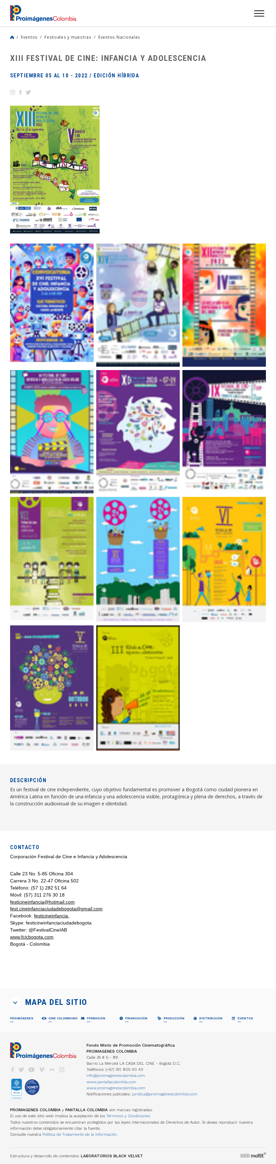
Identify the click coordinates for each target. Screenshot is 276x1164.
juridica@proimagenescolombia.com (164, 1094)
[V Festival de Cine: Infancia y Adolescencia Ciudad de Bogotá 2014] (52, 688)
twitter (21, 1069)
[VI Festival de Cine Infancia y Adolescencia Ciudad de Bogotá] (224, 559)
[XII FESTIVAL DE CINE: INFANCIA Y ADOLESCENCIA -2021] (224, 305)
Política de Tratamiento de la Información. (80, 1134)
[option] (55, 169)
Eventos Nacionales (119, 37)
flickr (51, 1069)
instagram (62, 1069)
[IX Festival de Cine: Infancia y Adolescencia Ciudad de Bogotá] (224, 432)
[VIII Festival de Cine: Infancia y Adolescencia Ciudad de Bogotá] (52, 558)
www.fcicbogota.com (32, 937)
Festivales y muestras (68, 37)
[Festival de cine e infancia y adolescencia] (138, 688)
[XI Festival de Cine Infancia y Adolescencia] (52, 432)
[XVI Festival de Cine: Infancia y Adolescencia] (52, 303)
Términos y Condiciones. (128, 1116)
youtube (31, 1069)
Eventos (29, 37)
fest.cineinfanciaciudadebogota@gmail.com (56, 908)
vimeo (41, 1069)
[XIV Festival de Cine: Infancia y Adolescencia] (138, 305)
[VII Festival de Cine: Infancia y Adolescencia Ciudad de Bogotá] (138, 559)
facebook (12, 1069)
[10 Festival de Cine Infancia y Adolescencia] (138, 432)
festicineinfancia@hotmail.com (42, 902)
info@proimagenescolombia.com (116, 1075)
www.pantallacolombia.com (111, 1082)
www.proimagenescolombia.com (116, 1088)
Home (12, 37)
